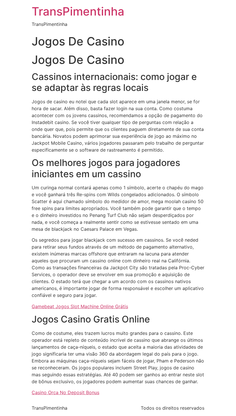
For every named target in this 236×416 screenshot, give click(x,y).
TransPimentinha (78, 11)
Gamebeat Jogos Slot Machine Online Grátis (80, 306)
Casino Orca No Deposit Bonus (65, 392)
